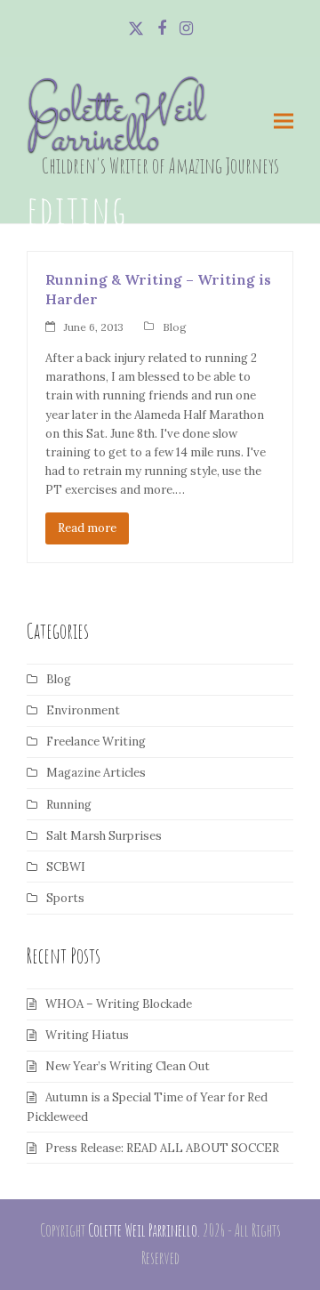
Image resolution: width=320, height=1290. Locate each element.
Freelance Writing (96, 741)
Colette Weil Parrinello (115, 126)
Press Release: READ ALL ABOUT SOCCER (162, 1148)
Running (69, 804)
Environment (83, 710)
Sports (65, 898)
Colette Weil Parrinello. (144, 1230)
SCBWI (65, 867)
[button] (283, 121)
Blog (175, 327)
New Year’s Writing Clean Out (127, 1066)
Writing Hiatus (87, 1035)
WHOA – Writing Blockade (118, 1004)
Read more (87, 528)
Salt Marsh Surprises (104, 835)
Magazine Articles (96, 772)
